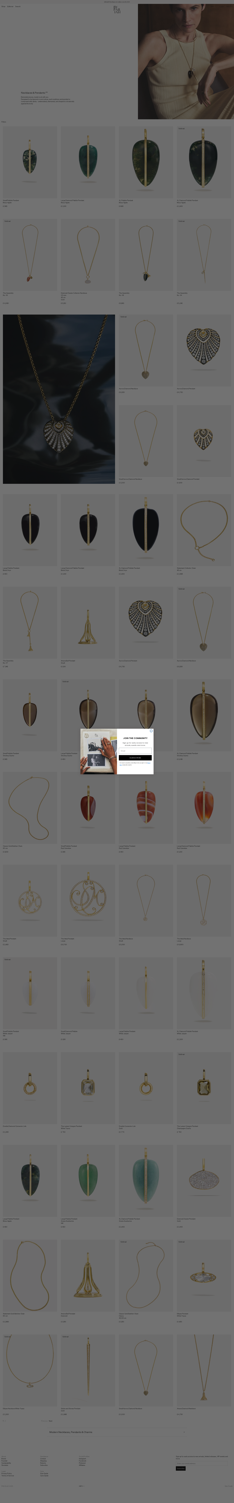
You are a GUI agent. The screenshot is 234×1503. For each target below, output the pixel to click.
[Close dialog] (151, 731)
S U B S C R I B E (135, 758)
